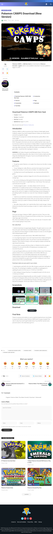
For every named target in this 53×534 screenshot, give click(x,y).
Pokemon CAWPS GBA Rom (8, 352)
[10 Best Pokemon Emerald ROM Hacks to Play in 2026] (40, 450)
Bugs (35, 100)
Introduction (37, 96)
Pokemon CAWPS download (41, 350)
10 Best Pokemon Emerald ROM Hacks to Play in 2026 (39, 461)
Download (36, 103)
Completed (4, 10)
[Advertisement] (32, 79)
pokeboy (5, 20)
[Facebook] (3, 69)
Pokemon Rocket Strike (7, 488)
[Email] (7, 73)
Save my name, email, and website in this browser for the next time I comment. (17, 426)
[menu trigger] (2, 4)
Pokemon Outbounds (28, 125)
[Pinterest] (47, 1)
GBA (9, 10)
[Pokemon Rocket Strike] (13, 477)
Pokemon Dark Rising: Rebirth (5, 89)
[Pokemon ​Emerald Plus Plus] (40, 477)
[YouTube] (51, 1)
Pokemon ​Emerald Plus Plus (34, 488)
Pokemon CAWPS (27, 350)
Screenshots (18, 103)
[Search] (51, 4)
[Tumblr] (49, 1)
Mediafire (32, 310)
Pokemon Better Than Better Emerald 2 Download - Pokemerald (26, 397)
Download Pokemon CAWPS (15, 350)
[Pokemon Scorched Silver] (13, 450)
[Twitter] (46, 1)
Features (17, 100)
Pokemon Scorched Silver (9, 461)
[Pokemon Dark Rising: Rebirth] (5, 83)
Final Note (17, 106)
